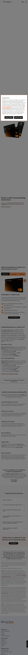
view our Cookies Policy (7, 106)
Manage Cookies (9, 117)
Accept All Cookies (18, 117)
